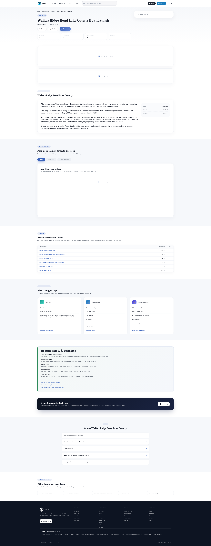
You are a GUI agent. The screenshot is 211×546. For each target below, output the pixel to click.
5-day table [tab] (51, 159)
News (76, 3)
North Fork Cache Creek (46, 311)
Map (70, 3)
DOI (170, 542)
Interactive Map (128, 511)
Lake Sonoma (89, 326)
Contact (151, 520)
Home (38, 11)
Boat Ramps (102, 520)
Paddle (100, 513)
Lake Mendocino (90, 323)
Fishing (101, 515)
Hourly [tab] (41, 159)
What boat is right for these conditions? (76, 455)
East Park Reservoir (91, 311)
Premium (151, 513)
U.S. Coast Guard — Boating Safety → (50, 382)
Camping (101, 518)
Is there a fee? (68, 448)
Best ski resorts (47, 534)
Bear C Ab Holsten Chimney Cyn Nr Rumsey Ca (51, 262)
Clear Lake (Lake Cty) (91, 307)
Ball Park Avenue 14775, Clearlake (140, 315)
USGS (158, 542)
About (150, 511)
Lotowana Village (136, 323)
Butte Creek (89, 319)
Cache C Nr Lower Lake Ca (46, 258)
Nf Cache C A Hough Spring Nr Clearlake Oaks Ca (52, 254)
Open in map (65, 29)
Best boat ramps (102, 534)
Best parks (75, 534)
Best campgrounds (62, 534)
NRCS (165, 542)
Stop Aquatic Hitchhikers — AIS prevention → (52, 387)
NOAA (161, 542)
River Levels (77, 518)
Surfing (101, 527)
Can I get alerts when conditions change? (77, 462)
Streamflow (76, 513)
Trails (100, 525)
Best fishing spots (87, 534)
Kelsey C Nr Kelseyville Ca (46, 266)
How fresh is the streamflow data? (74, 442)
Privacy (151, 518)
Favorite (42, 29)
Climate (54, 3)
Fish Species (127, 515)
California (53, 11)
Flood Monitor (127, 518)
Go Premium (161, 3)
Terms (150, 515)
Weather (126, 520)
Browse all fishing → (91, 330)
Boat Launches (45, 11)
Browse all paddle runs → (46, 330)
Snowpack (76, 511)
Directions (53, 29)
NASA (168, 542)
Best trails (147, 534)
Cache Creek (43, 307)
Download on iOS (47, 521)
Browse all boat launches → (139, 330)
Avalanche (76, 520)
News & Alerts (127, 513)
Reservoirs (76, 515)
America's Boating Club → (47, 384)
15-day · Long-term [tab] (64, 159)
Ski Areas (101, 511)
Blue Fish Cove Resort (137, 311)
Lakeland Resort (136, 319)
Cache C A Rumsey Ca (45, 270)
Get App (152, 3)
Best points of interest (134, 534)
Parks (100, 522)
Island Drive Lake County (138, 307)
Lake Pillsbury (89, 315)
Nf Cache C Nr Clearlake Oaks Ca (47, 250)
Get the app (164, 404)
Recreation (62, 3)
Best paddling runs (117, 534)
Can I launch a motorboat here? (74, 435)
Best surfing (157, 534)
